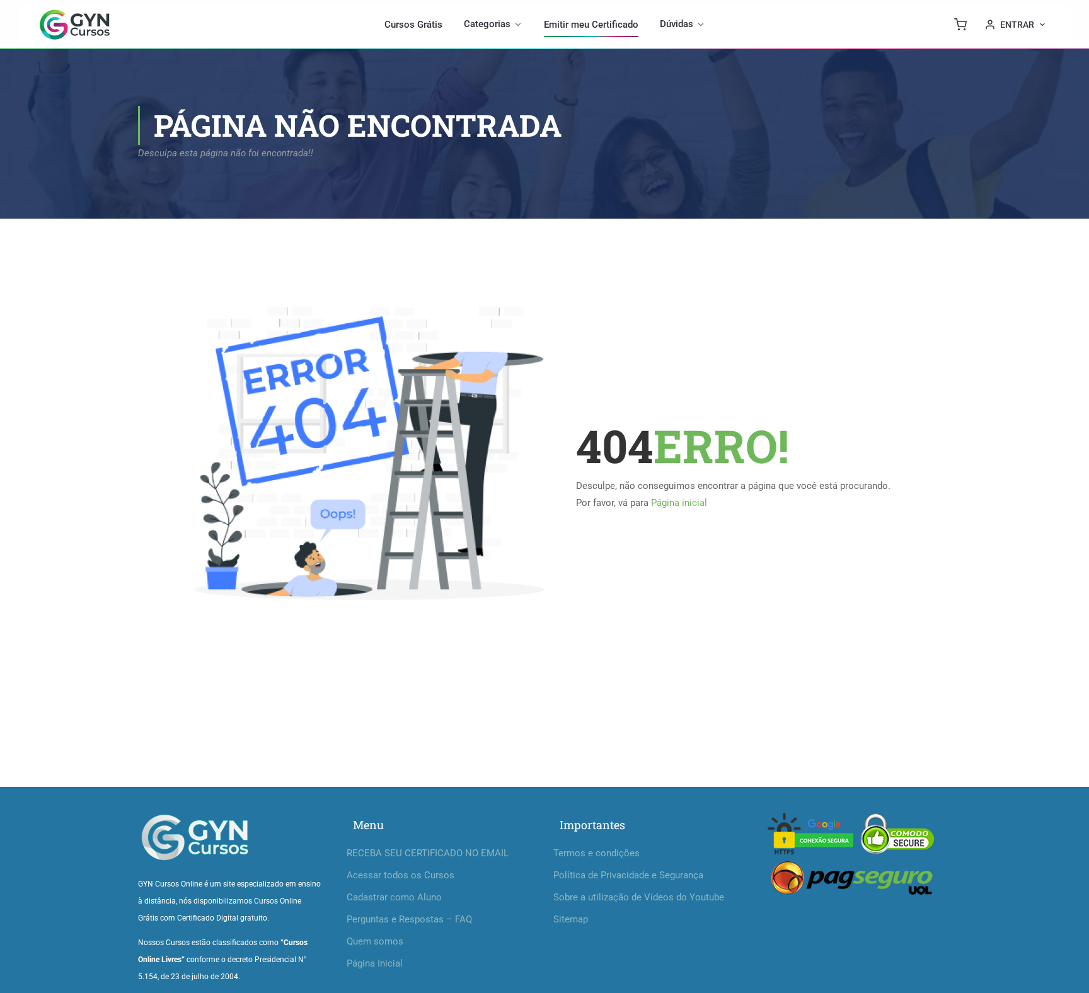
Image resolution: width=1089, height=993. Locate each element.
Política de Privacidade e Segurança (628, 875)
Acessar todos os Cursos (400, 875)
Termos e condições (596, 853)
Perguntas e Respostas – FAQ (409, 919)
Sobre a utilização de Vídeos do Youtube (638, 897)
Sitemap (570, 919)
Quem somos (375, 941)
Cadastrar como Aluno (394, 897)
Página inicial (679, 502)
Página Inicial (375, 963)
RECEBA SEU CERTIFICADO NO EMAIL (428, 853)
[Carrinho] (960, 25)
